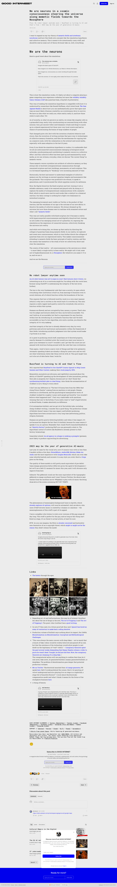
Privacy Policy (70, 861)
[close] (74, 832)
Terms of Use (66, 859)
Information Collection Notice (58, 861)
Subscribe (58, 856)
